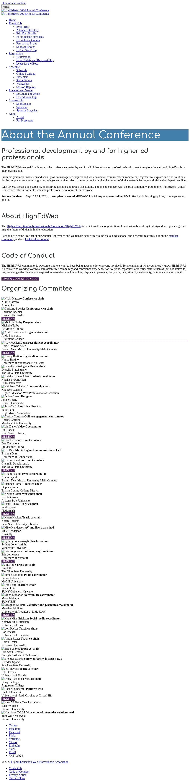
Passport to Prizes (26, 43)
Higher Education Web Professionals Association (39, 761)
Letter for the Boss (27, 63)
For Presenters (24, 120)
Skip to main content (13, 3)
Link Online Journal (37, 239)
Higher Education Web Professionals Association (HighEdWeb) (44, 226)
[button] (20, 279)
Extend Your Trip (26, 97)
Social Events (24, 80)
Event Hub (15, 23)
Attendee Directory (27, 30)
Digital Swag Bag (26, 50)
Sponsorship (16, 100)
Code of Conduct (19, 771)
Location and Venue (20, 90)
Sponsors (21, 107)
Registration (16, 53)
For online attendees (28, 40)
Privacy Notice (17, 774)
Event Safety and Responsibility (35, 60)
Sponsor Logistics (26, 110)
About (12, 113)
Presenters (22, 77)
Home (12, 20)
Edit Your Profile (26, 33)
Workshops (23, 83)
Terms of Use (17, 778)
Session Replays (25, 87)
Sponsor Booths (25, 46)
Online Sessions (25, 73)
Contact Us (15, 768)
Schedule (14, 66)
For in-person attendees (30, 36)
